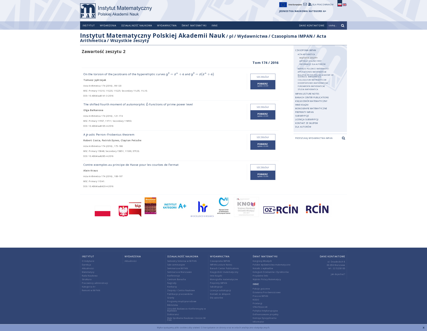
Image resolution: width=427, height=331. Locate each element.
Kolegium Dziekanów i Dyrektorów (271, 272)
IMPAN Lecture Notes (307, 93)
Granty (170, 297)
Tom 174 (260, 62)
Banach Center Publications (312, 97)
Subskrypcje (302, 115)
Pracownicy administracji (95, 283)
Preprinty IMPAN (304, 112)
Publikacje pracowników (179, 294)
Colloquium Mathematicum (312, 80)
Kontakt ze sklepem (306, 123)
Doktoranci (173, 314)
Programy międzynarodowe (181, 301)
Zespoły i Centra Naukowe (181, 290)
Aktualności (88, 268)
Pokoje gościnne (261, 288)
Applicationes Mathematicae (312, 72)
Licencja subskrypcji (306, 119)
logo (116, 10)
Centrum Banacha (176, 279)
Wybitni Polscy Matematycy (267, 279)
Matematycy (88, 272)
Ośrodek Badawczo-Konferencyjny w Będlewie (186, 309)
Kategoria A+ (88, 286)
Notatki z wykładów (263, 268)
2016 (275, 62)
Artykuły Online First (310, 61)
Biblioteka (172, 305)
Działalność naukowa (136, 25)
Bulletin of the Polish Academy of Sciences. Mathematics (316, 76)
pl (231, 36)
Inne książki (301, 104)
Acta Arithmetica (306, 54)
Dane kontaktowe (332, 256)
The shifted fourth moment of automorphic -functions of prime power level (138, 104)
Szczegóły (263, 77)
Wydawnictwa (167, 25)
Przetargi (257, 303)
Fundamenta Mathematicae (311, 86)
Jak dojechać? (338, 274)
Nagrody (171, 283)
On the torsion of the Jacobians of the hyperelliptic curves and (148, 74)
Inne (214, 25)
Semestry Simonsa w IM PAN (182, 261)
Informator (258, 321)
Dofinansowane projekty (265, 314)
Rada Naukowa (89, 275)
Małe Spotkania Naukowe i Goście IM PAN (186, 319)
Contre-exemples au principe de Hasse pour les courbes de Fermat (131, 165)
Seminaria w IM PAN (177, 268)
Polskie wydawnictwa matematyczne (271, 264)
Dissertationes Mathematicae (313, 83)
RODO (256, 299)
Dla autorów (303, 126)
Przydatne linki (260, 275)
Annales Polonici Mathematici (313, 69)
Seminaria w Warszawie (179, 272)
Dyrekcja (86, 264)
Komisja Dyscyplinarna (265, 318)
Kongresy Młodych (262, 261)
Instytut (89, 25)
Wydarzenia (108, 25)
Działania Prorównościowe (267, 292)
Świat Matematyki (194, 25)
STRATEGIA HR (260, 307)
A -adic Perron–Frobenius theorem (108, 134)
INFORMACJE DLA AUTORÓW (312, 64)
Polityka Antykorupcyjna (265, 310)
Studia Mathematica (308, 89)
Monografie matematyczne (311, 108)
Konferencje (173, 275)
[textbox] (175, 74)
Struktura (86, 279)
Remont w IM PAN (91, 290)
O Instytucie (88, 261)
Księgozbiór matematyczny (311, 101)
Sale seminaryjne (176, 264)
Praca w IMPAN (260, 296)
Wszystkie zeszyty (129, 40)
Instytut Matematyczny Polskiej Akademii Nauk (152, 35)
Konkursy (172, 286)
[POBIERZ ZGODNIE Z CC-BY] (262, 84)
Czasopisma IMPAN (292, 36)
